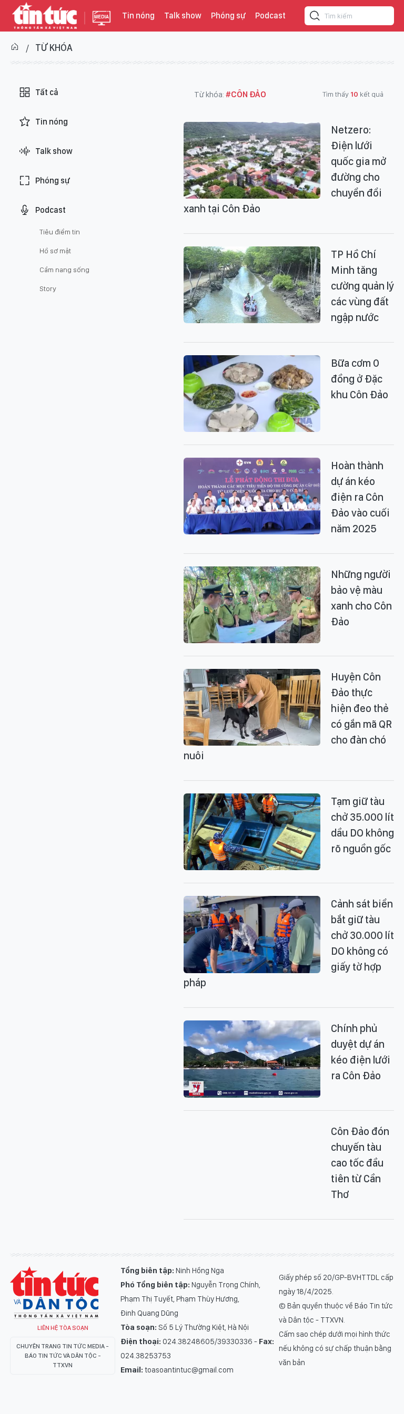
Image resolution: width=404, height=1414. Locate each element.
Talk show (182, 15)
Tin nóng (138, 15)
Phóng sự (228, 15)
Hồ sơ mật (55, 250)
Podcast (270, 15)
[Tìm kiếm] (315, 17)
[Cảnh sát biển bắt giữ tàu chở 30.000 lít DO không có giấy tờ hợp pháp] (252, 934)
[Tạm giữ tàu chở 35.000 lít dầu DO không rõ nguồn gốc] (252, 831)
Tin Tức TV (54, 1292)
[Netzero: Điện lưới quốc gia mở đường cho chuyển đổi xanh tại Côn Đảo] (252, 160)
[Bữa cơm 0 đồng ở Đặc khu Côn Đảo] (252, 393)
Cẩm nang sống (64, 269)
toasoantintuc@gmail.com (189, 1370)
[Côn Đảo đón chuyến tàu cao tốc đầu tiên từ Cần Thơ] (252, 1161)
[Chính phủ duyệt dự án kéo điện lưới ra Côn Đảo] (252, 1058)
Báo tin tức (44, 16)
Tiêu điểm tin (59, 232)
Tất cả (46, 92)
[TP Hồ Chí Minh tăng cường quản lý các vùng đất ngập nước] (252, 284)
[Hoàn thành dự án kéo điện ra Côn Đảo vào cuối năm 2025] (252, 496)
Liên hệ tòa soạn (62, 1328)
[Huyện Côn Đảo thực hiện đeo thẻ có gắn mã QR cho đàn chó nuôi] (252, 707)
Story (47, 288)
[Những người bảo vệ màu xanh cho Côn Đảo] (252, 604)
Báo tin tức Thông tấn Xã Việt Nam (101, 26)
